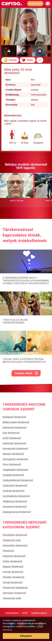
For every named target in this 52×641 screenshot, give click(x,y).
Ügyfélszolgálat (39, 613)
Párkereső (8, 551)
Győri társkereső (12, 438)
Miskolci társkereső (13, 454)
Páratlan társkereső (13, 577)
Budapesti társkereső (14, 417)
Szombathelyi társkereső (16, 496)
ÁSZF (25, 613)
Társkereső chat (12, 540)
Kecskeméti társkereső (15, 448)
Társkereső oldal (12, 598)
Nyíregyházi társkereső (15, 459)
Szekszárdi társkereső (15, 485)
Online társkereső (12, 561)
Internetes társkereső (14, 593)
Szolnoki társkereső (13, 491)
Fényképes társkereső (15, 535)
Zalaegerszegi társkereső (17, 512)
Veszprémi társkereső (15, 506)
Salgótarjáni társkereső (15, 469)
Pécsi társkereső (12, 464)
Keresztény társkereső (15, 545)
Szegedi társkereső (13, 475)
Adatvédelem (12, 613)
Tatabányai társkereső (15, 501)
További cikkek (23, 373)
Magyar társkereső (13, 566)
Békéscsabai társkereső (16, 422)
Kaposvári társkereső (14, 443)
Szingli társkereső (12, 582)
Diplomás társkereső (14, 556)
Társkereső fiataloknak (15, 587)
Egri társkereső (11, 433)
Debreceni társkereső (14, 427)
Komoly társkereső (13, 572)
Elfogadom (26, 636)
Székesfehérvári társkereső (18, 480)
